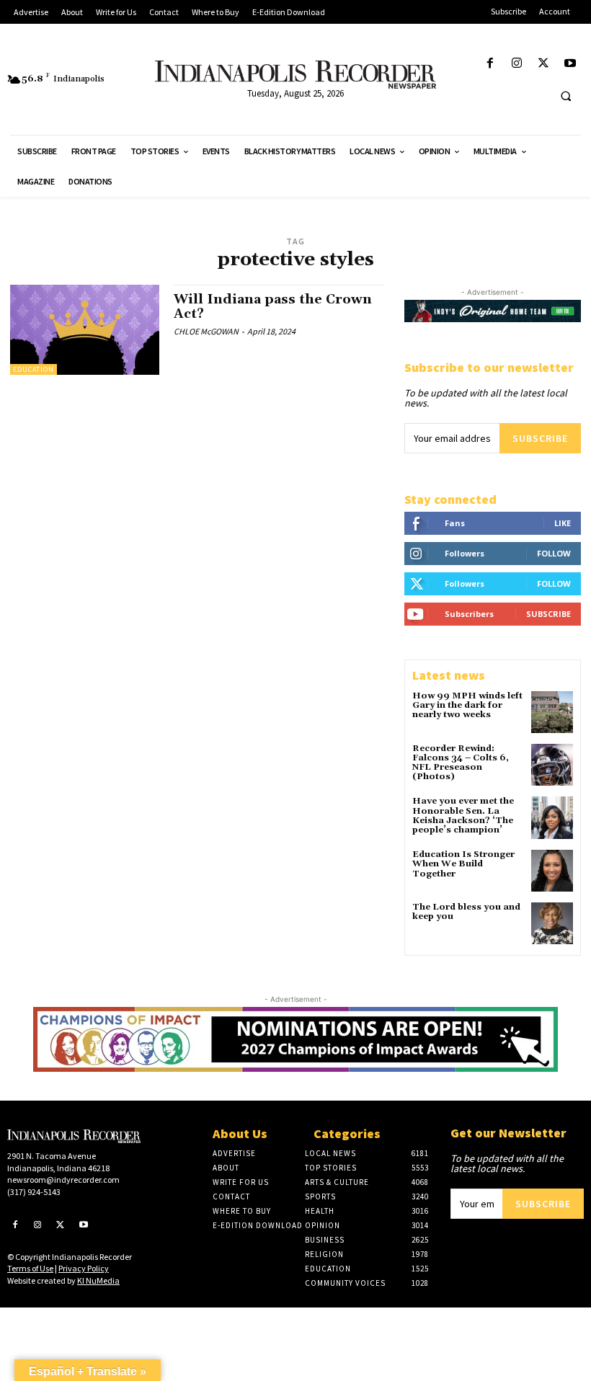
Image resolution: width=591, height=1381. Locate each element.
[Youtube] (570, 64)
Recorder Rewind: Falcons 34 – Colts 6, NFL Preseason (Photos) (460, 763)
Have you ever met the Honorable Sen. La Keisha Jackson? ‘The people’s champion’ (463, 815)
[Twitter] (544, 64)
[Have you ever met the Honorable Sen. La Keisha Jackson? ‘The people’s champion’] (552, 817)
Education (33, 369)
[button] (566, 96)
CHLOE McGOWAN (206, 331)
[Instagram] (516, 64)
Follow (554, 553)
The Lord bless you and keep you (466, 912)
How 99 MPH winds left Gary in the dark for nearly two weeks (467, 705)
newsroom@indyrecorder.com (63, 1179)
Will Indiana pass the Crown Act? (273, 306)
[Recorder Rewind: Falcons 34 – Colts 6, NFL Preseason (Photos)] (552, 765)
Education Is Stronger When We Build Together (463, 864)
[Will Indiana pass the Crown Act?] (84, 329)
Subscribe (540, 438)
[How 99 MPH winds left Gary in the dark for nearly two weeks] (552, 712)
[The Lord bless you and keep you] (552, 923)
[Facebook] (489, 64)
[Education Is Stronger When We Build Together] (552, 871)
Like (562, 523)
